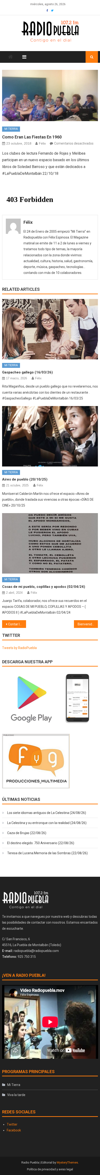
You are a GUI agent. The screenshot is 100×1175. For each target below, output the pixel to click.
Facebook (14, 1130)
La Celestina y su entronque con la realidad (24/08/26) (47, 823)
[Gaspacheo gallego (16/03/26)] (50, 329)
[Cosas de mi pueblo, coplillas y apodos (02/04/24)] (50, 543)
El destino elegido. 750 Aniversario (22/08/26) (40, 843)
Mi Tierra (11, 129)
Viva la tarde (16, 1095)
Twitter (12, 1124)
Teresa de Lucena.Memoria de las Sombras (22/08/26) (47, 853)
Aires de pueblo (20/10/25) (24, 479)
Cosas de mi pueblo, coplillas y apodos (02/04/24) (43, 587)
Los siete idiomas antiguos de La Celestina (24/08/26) (46, 813)
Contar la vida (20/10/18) (17, 624)
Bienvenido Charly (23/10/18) (88, 624)
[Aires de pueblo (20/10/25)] (50, 436)
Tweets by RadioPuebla (19, 648)
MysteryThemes (67, 1162)
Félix (42, 143)
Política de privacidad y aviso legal (50, 1169)
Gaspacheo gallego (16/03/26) (27, 372)
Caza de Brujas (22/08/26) (26, 833)
